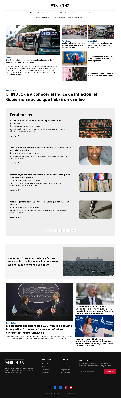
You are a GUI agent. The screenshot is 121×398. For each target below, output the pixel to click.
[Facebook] (55, 387)
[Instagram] (65, 387)
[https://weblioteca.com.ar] (60, 5)
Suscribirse (110, 371)
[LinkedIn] (60, 387)
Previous (49, 230)
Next (73, 230)
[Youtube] (71, 387)
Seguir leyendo (14, 136)
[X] (50, 387)
